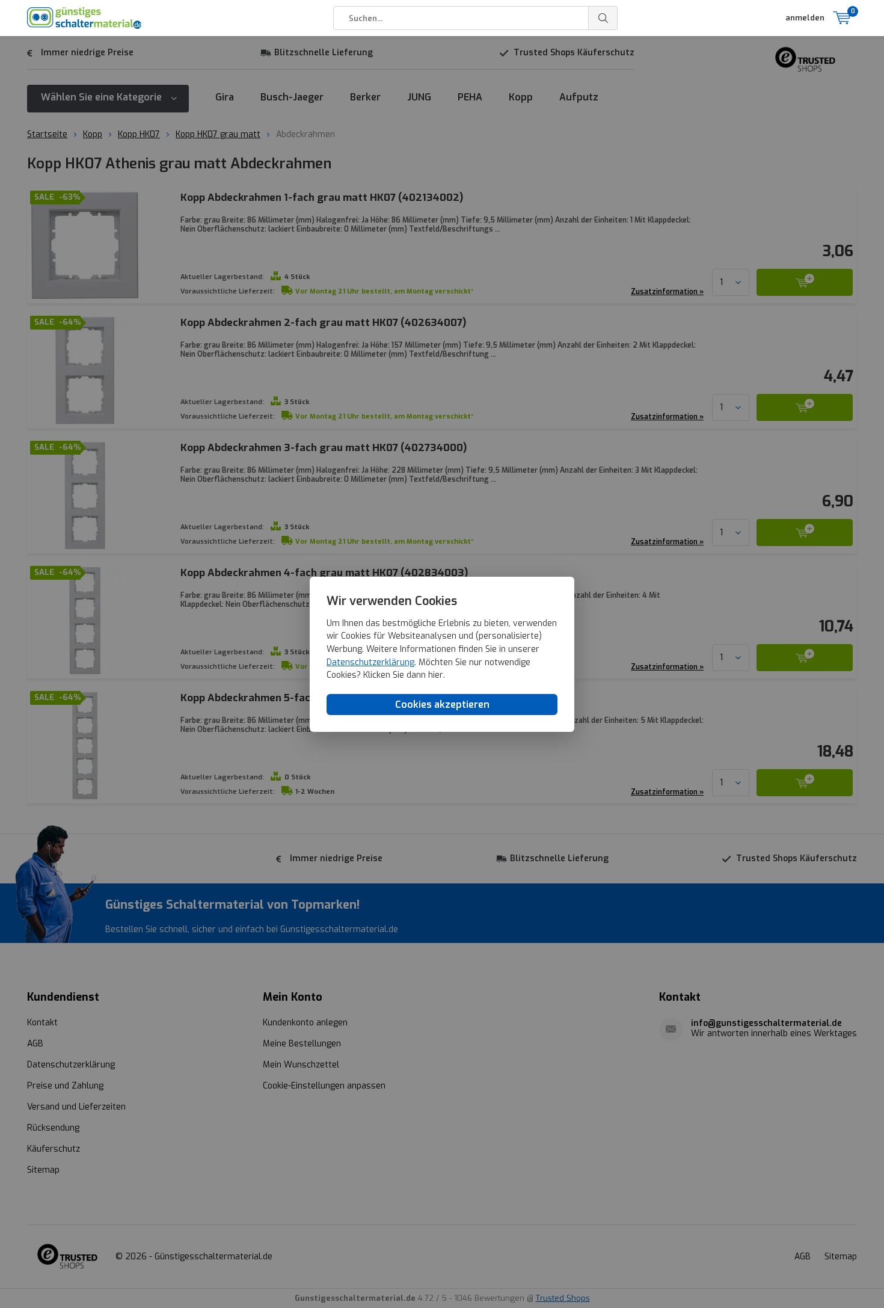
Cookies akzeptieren (442, 704)
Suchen (603, 18)
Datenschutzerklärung (370, 662)
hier (435, 675)
